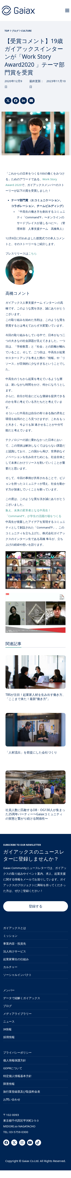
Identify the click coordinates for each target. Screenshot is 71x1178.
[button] (67, 10)
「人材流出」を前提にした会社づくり (31, 752)
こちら (32, 253)
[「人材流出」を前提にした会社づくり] (35, 729)
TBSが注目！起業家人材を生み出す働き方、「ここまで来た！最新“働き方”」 (35, 697)
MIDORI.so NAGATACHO (19, 1126)
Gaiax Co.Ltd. (30, 1161)
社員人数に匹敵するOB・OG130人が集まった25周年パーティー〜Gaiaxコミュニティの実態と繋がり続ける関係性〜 (35, 814)
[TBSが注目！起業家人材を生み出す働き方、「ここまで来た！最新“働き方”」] (35, 671)
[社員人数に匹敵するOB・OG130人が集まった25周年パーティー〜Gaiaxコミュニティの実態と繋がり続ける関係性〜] (35, 787)
